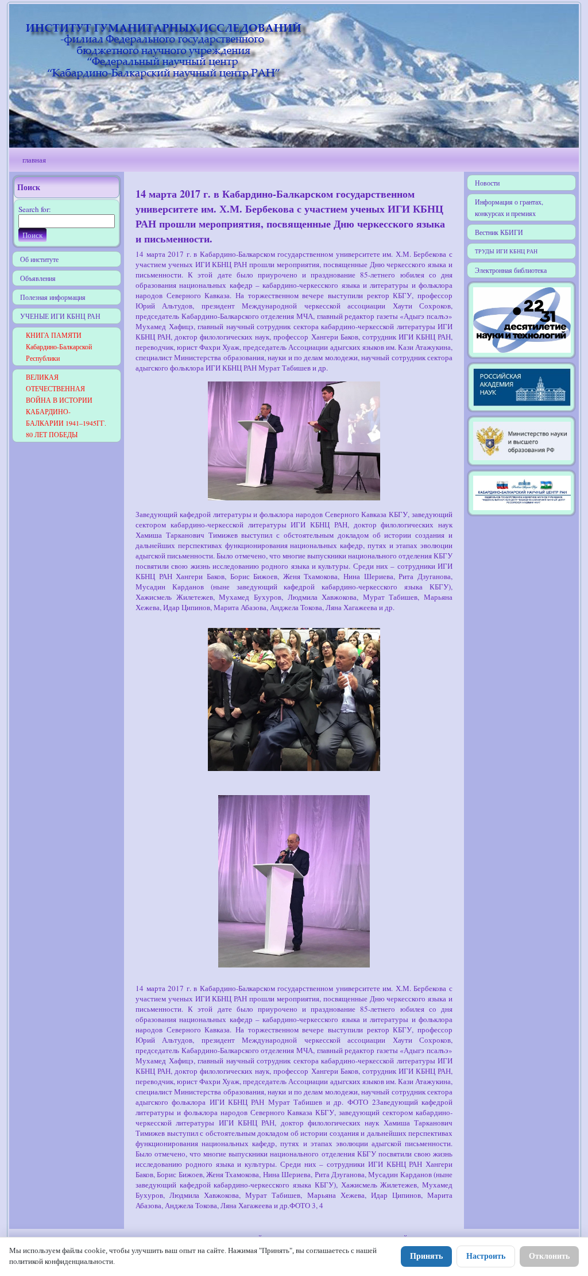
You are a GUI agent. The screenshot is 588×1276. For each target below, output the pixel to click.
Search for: (34, 209)
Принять (426, 1256)
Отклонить (549, 1256)
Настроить (485, 1256)
